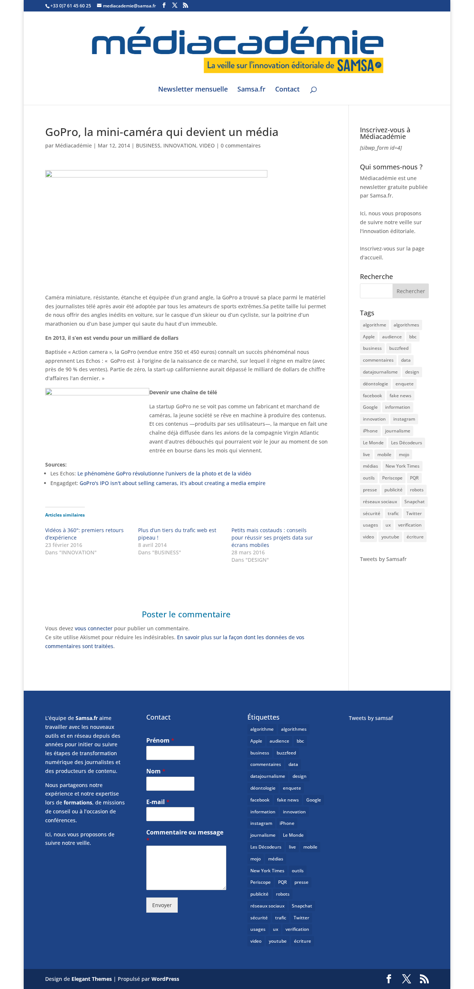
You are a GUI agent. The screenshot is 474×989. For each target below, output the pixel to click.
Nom (156, 771)
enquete (404, 384)
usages (370, 525)
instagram (404, 419)
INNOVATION (179, 145)
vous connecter (94, 628)
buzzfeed (398, 348)
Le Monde (373, 442)
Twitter (414, 513)
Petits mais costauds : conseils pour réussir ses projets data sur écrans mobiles (272, 537)
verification (410, 525)
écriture (415, 537)
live (366, 454)
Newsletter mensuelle (193, 89)
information (397, 407)
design (412, 372)
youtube (390, 537)
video (368, 537)
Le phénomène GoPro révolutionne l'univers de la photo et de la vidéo (164, 473)
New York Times (402, 466)
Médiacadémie (73, 145)
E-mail (158, 802)
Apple (369, 336)
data (406, 360)
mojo (404, 454)
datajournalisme (380, 372)
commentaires (378, 360)
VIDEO (207, 145)
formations (78, 802)
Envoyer (162, 905)
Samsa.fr (251, 89)
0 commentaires (241, 145)
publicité (393, 490)
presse (370, 490)
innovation (374, 419)
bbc (413, 336)
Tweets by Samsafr (383, 558)
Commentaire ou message (184, 836)
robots (417, 490)
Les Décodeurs (406, 442)
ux (388, 525)
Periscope (392, 478)
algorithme (374, 325)
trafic (393, 513)
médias (370, 466)
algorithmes (406, 325)
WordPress (165, 978)
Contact (287, 89)
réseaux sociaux (380, 501)
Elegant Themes (91, 978)
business (372, 348)
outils (369, 478)
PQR (414, 478)
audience (392, 336)
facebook (372, 395)
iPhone (370, 431)
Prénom (160, 740)
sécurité (371, 513)
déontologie (375, 384)
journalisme (397, 431)
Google (370, 407)
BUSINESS (148, 145)
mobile (384, 454)
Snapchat (414, 501)
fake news (400, 395)
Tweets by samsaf (371, 717)
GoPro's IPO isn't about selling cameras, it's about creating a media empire (173, 483)
